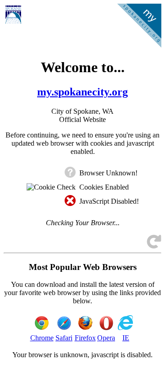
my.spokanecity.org (82, 92)
